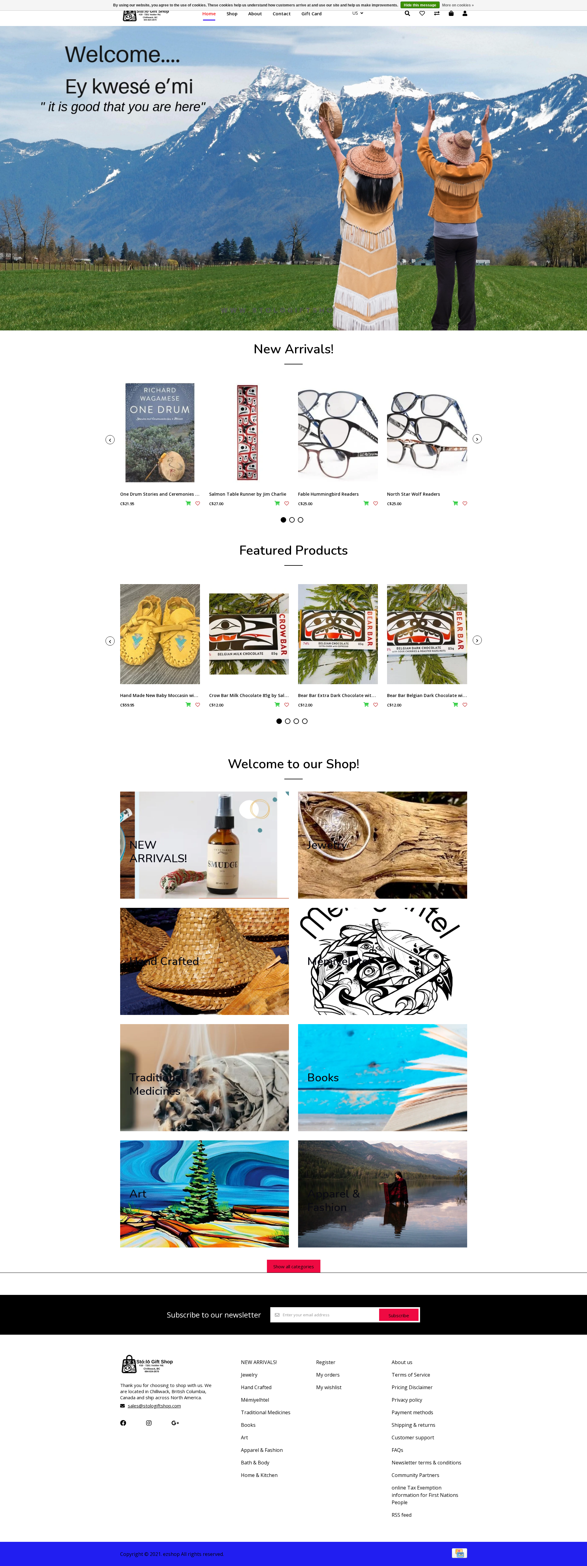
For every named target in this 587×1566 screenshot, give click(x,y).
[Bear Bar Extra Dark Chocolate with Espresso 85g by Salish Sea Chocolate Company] (338, 634)
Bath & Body (255, 1462)
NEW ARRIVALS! (259, 1362)
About (255, 13)
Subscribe (399, 1315)
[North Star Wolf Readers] (427, 433)
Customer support (413, 1437)
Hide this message (420, 5)
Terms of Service (411, 1374)
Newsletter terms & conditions (426, 1462)
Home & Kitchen (259, 1475)
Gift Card (311, 13)
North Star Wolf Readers (413, 494)
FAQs (397, 1450)
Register (325, 1362)
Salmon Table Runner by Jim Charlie (247, 494)
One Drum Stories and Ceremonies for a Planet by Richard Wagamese (194, 494)
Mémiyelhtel (255, 1399)
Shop (232, 13)
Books (248, 1425)
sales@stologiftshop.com (154, 1406)
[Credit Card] (459, 1556)
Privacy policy (407, 1399)
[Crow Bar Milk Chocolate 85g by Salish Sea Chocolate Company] (249, 634)
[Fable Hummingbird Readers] (338, 433)
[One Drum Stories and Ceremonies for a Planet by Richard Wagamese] (160, 433)
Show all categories (293, 1266)
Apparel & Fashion (262, 1450)
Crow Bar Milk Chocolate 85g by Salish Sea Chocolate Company (276, 695)
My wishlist (328, 1387)
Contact (282, 13)
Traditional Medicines (265, 1412)
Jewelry (249, 1374)
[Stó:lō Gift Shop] (146, 20)
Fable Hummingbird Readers (328, 494)
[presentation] (110, 439)
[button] (283, 520)
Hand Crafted (256, 1387)
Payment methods (412, 1412)
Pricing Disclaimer (412, 1387)
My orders (328, 1374)
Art (244, 1437)
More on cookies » (458, 5)
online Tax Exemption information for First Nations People (425, 1495)
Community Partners (415, 1475)
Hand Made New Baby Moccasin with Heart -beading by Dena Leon (191, 695)
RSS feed (402, 1515)
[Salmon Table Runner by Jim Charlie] (249, 433)
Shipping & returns (413, 1425)
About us (402, 1362)
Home (209, 13)
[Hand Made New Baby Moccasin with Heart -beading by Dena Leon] (160, 634)
